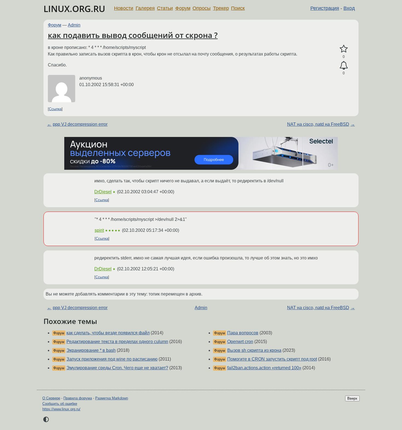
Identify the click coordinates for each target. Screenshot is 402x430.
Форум (182, 8)
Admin (74, 25)
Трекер (221, 8)
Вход (349, 8)
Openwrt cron (240, 341)
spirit (99, 230)
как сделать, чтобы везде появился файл (108, 332)
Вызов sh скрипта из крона (254, 350)
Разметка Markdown (111, 398)
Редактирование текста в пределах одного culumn (117, 341)
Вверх (352, 398)
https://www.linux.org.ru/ (61, 409)
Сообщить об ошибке (59, 404)
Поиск (238, 8)
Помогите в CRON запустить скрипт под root (272, 359)
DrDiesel (103, 191)
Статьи (165, 8)
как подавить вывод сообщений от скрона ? (133, 35)
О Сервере (51, 398)
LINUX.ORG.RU (74, 8)
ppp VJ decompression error (80, 124)
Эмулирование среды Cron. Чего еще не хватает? (117, 367)
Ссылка (55, 109)
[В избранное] (343, 49)
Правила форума (77, 398)
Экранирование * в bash (91, 350)
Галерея (145, 8)
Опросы (202, 8)
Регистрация (324, 8)
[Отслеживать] (343, 66)
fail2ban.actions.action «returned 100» (264, 367)
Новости (123, 8)
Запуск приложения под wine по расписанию (112, 359)
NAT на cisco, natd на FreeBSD (318, 124)
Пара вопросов (242, 332)
